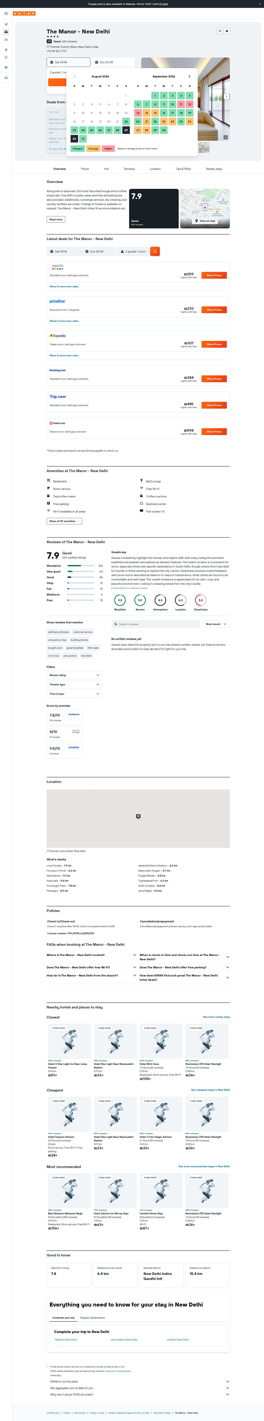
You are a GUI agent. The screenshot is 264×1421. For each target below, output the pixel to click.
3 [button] (83, 104)
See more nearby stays (216, 1016)
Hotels (67, 1412)
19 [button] (100, 121)
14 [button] (117, 113)
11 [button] (92, 113)
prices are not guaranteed (118, 1371)
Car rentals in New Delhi (124, 1339)
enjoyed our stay (57, 639)
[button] (260, 4)
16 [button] (74, 121)
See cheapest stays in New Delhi (210, 1089)
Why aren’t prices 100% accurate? (71, 1394)
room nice (53, 655)
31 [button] (83, 139)
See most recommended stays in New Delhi (204, 1166)
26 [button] (100, 130)
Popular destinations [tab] (92, 1317)
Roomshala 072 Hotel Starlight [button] (203, 1064)
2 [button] (74, 104)
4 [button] (91, 104)
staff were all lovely (58, 632)
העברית (163, 4)
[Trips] (6, 67)
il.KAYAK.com (53, 1412)
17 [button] (83, 121)
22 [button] (126, 121)
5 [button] (100, 104)
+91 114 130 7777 (56, 51)
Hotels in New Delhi (178, 1339)
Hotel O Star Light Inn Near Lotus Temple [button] (67, 1065)
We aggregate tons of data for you (71, 1388)
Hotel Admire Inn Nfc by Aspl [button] (111, 1213)
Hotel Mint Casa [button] (149, 1064)
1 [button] (126, 95)
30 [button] (74, 139)
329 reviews (69, 41)
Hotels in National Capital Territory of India (128, 1412)
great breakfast (75, 647)
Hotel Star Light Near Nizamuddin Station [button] (114, 1065)
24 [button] (83, 130)
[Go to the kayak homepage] (24, 13)
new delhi (86, 655)
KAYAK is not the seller (64, 1381)
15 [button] (126, 113)
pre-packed (70, 655)
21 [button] (117, 121)
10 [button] (83, 113)
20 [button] (109, 121)
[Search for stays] (6, 32)
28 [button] (117, 130)
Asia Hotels (79, 1412)
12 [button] (100, 113)
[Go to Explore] (6, 49)
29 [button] (126, 130)
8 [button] (126, 104)
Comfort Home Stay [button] (151, 1213)
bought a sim (55, 647)
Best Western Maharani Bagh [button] (65, 1213)
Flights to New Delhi (66, 1339)
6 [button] (109, 104)
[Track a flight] (6, 57)
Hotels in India (97, 1412)
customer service (82, 632)
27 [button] (108, 130)
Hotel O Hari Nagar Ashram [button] (156, 1137)
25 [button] (91, 130)
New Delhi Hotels (162, 1412)
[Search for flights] (6, 24)
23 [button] (74, 130)
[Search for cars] (6, 39)
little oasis (93, 647)
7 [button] (117, 104)
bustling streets (79, 639)
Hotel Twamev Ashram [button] (61, 1137)
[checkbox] (65, 717)
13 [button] (109, 113)
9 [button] (74, 113)
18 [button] (91, 121)
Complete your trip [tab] (63, 1317)
